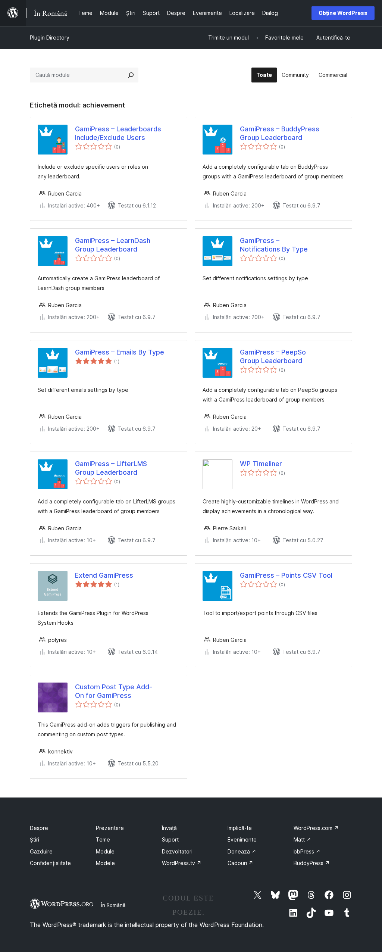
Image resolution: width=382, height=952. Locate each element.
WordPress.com (316, 828)
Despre (39, 828)
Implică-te (240, 828)
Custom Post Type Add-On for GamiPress (113, 691)
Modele (105, 863)
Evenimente (242, 839)
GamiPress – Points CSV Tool (286, 575)
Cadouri (240, 863)
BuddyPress (312, 863)
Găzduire (41, 851)
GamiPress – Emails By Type (119, 352)
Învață (169, 828)
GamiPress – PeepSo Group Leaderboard (273, 356)
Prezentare (110, 828)
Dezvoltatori (177, 851)
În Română (113, 905)
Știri (34, 839)
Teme (103, 839)
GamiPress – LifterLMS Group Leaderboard (111, 468)
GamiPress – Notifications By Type (274, 245)
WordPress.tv (181, 863)
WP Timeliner (261, 464)
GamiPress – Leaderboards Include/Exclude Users (118, 133)
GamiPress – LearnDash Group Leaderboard (112, 245)
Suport (170, 839)
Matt (302, 839)
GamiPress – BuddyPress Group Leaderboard (279, 133)
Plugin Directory (49, 37)
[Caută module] (130, 75)
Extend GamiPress (104, 575)
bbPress (307, 851)
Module (105, 851)
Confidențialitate (50, 863)
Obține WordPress (343, 13)
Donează (242, 851)
